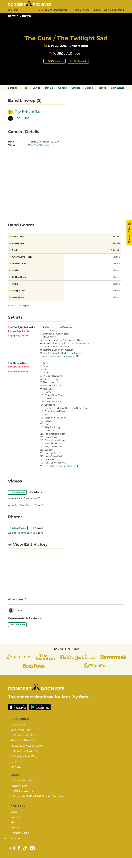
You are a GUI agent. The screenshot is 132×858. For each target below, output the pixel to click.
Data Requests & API (23, 750)
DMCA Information (22, 791)
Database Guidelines (23, 735)
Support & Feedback (23, 740)
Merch (14, 822)
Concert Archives (52, 796)
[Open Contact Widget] (5, 839)
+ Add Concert (81, 9)
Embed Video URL (33, 498)
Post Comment (17, 624)
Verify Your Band (21, 729)
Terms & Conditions (22, 780)
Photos (102, 87)
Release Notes (19, 832)
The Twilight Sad (28, 111)
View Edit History (30, 544)
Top (25, 87)
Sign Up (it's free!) (114, 9)
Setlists (75, 87)
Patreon (15, 817)
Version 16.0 (17, 838)
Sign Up (15, 766)
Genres (62, 87)
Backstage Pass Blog (23, 756)
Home (12, 15)
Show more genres (21, 305)
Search (14, 9)
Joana (19, 610)
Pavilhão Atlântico (66, 53)
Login (97, 9)
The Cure (22, 118)
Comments (117, 87)
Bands (36, 87)
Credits (15, 827)
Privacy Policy (19, 785)
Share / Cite (129, 234)
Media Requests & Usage (26, 745)
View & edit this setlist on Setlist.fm (58, 356)
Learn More (17, 724)
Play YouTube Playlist (18, 331)
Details (49, 87)
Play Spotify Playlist (18, 335)
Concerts (25, 15)
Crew (13, 811)
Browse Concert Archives (53, 9)
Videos (89, 87)
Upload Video (17, 492)
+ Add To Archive (54, 61)
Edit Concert (79, 61)
